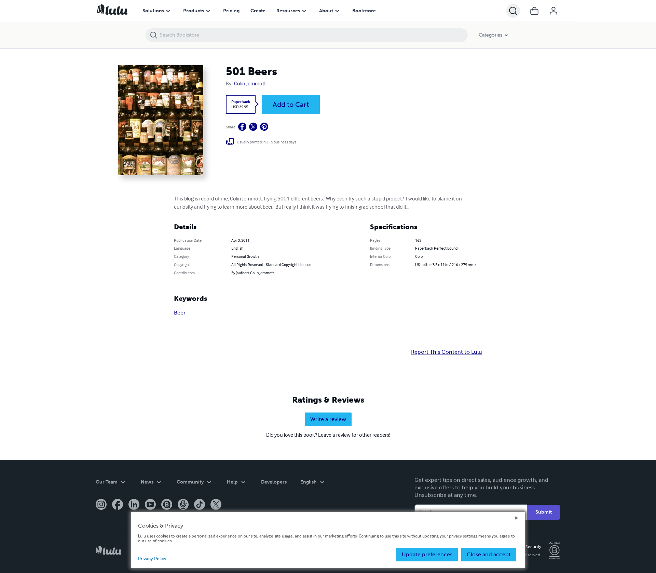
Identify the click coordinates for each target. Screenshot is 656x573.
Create (257, 11)
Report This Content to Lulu (446, 352)
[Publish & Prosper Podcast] (183, 505)
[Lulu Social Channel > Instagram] (101, 505)
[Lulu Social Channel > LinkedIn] (133, 505)
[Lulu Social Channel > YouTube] (150, 505)
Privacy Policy (152, 558)
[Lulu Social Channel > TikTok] (199, 505)
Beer (180, 312)
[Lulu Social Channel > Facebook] (117, 505)
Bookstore (364, 11)
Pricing (231, 11)
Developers (274, 482)
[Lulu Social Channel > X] (215, 505)
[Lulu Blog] (166, 505)
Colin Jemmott (250, 83)
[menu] (168, 11)
